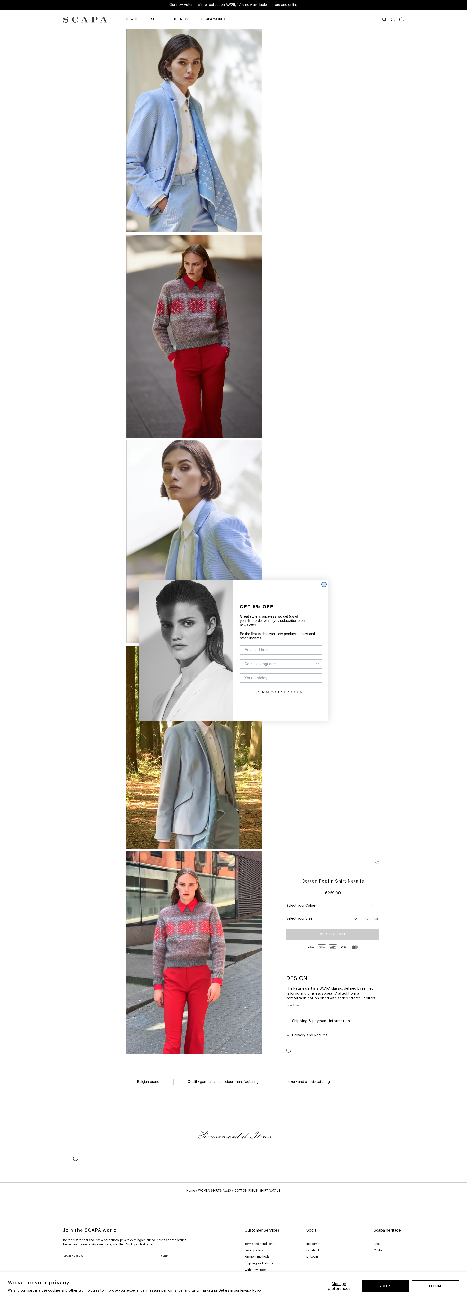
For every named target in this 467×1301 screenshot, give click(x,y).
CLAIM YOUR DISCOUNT (280, 692)
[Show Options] (317, 664)
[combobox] (279, 664)
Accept (385, 1286)
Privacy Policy (251, 1290)
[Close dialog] (324, 584)
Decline (435, 1286)
